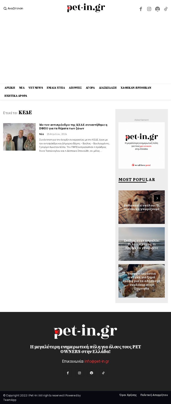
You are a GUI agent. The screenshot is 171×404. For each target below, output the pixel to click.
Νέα (41, 134)
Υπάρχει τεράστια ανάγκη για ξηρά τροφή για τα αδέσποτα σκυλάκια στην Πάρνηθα (141, 280)
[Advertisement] (85, 50)
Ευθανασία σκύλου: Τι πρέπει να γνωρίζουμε (141, 207)
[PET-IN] (86, 8)
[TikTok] (166, 8)
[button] (12, 8)
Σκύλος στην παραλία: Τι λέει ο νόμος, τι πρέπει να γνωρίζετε (142, 244)
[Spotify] (157, 8)
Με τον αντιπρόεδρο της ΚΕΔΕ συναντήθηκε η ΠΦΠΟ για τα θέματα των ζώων (73, 126)
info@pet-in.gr (97, 361)
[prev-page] (149, 198)
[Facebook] (141, 8)
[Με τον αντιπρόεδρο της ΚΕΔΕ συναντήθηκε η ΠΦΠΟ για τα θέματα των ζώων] (19, 137)
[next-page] (157, 198)
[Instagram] (149, 8)
